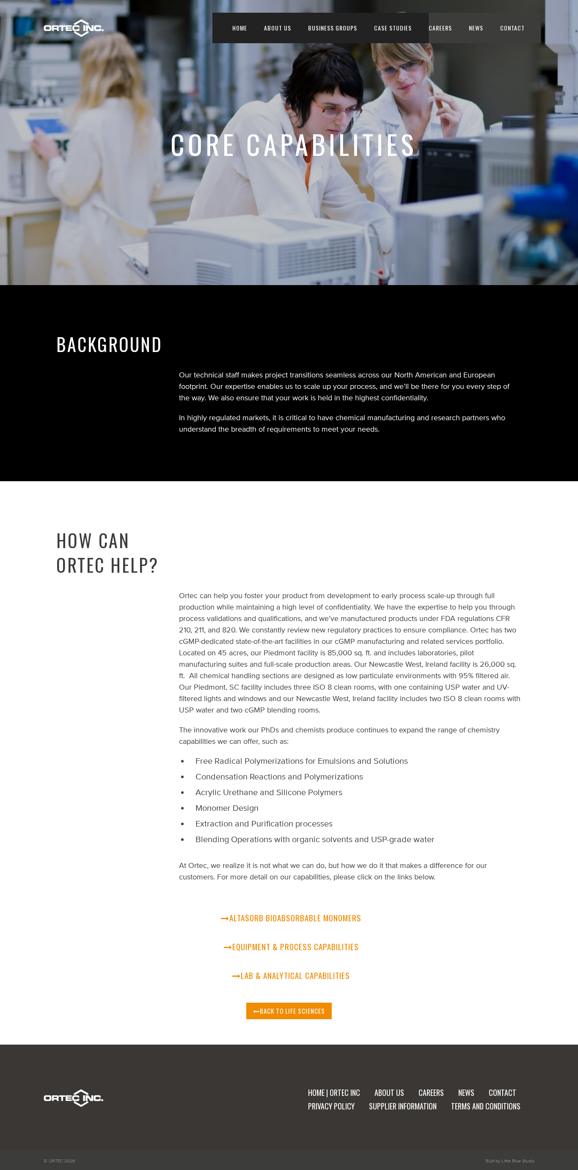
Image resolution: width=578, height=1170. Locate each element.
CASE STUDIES (393, 27)
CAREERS (440, 27)
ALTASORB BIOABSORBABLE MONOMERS (295, 917)
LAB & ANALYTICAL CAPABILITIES (295, 975)
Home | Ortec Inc (334, 1092)
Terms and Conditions (485, 1106)
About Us (277, 27)
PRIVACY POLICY (331, 1106)
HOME (239, 27)
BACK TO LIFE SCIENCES (292, 1010)
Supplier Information (403, 1106)
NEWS (476, 27)
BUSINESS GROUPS (332, 27)
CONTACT (512, 27)
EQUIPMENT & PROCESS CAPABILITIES (295, 946)
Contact (502, 1092)
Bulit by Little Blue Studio (510, 1160)
